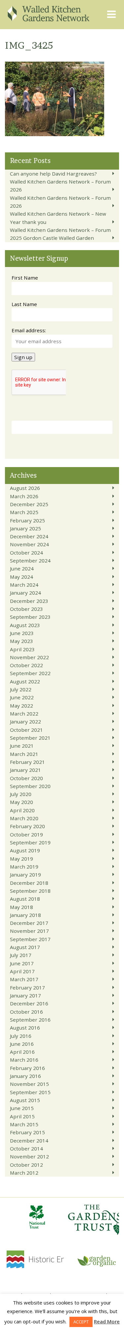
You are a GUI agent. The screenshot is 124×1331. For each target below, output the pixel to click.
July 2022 (20, 689)
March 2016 (24, 1059)
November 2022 (29, 657)
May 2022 (21, 705)
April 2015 (22, 1116)
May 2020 (21, 802)
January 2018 (25, 915)
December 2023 (29, 601)
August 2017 (25, 947)
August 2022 (25, 681)
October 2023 (26, 609)
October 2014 (26, 1148)
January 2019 (25, 874)
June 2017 (22, 963)
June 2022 (22, 697)
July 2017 (20, 955)
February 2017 (27, 987)
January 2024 (25, 592)
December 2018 (29, 882)
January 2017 (25, 995)
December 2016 (29, 1003)
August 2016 (25, 1027)
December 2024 (29, 536)
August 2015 (25, 1100)
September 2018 (30, 890)
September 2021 (30, 737)
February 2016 (27, 1068)
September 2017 (30, 939)
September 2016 (30, 1019)
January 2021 (25, 770)
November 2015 (29, 1084)
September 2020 (30, 786)
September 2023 (30, 616)
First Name (25, 277)
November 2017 (29, 931)
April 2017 (22, 971)
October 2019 (26, 834)
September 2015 (30, 1092)
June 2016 (22, 1043)
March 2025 (24, 512)
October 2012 (26, 1164)
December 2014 (29, 1140)
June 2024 (22, 568)
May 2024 (21, 576)
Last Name (24, 304)
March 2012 (24, 1172)
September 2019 (30, 842)
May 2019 (21, 858)
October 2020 (26, 778)
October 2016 (26, 1011)
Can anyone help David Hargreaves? (53, 173)
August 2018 (25, 898)
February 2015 (27, 1132)
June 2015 (22, 1108)
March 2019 (24, 866)
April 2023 (22, 649)
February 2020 (27, 826)
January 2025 (25, 528)
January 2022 (25, 721)
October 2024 (26, 552)
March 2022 (24, 713)
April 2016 (22, 1051)
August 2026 (25, 488)
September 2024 (30, 560)
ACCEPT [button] (81, 1322)
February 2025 (27, 520)
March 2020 (24, 818)
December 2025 (29, 504)
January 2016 (25, 1076)
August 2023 (25, 625)
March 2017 (24, 979)
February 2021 (27, 762)
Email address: (29, 330)
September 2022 (30, 673)
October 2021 (26, 729)
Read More (107, 1321)
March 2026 (24, 496)
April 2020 (22, 810)
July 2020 (20, 794)
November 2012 (29, 1156)
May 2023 (21, 641)
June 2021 (22, 745)
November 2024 (29, 544)
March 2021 (24, 754)
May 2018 (21, 907)
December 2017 (29, 923)
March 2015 (24, 1124)
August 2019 (25, 850)
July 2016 (20, 1036)
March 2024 (24, 584)
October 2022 (26, 665)
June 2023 (22, 633)
